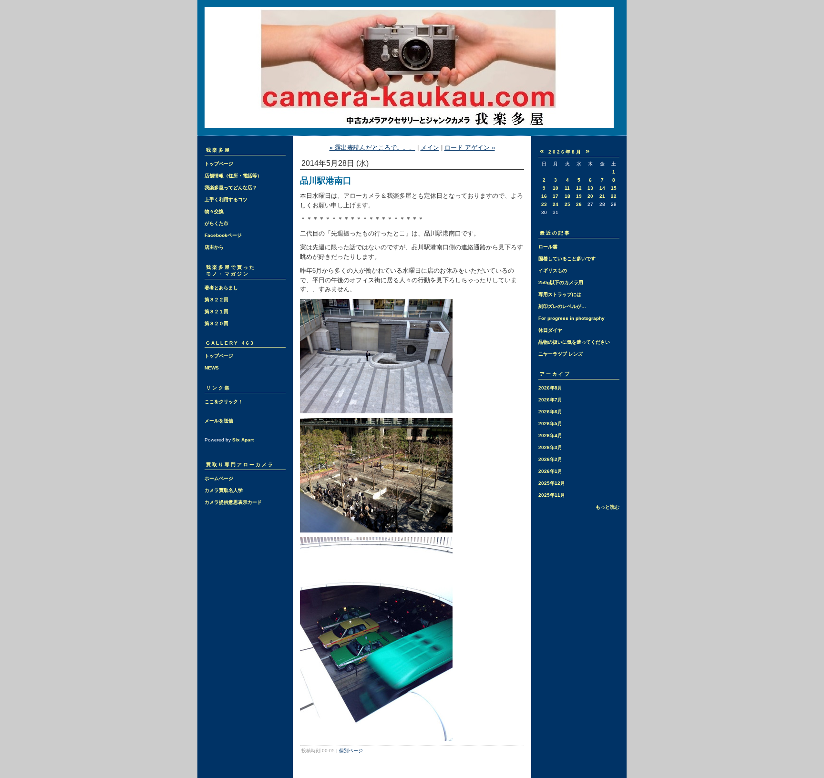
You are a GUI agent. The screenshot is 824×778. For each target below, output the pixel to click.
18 (567, 196)
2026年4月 (550, 435)
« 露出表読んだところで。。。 (372, 147)
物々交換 (214, 211)
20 (590, 196)
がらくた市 (216, 223)
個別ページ (351, 750)
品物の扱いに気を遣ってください (574, 342)
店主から (214, 247)
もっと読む (607, 507)
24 (555, 204)
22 (614, 196)
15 (614, 188)
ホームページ (219, 478)
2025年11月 (551, 495)
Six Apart (243, 439)
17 (555, 196)
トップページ (219, 163)
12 (579, 188)
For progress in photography (571, 318)
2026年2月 (550, 459)
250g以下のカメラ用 (560, 282)
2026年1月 (550, 471)
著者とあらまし (221, 287)
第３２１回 (216, 311)
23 (544, 204)
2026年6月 (550, 411)
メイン (430, 147)
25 (567, 204)
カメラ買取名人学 (224, 490)
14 (602, 188)
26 (579, 204)
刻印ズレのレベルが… (562, 306)
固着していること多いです (567, 258)
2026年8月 (550, 387)
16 (544, 196)
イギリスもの (552, 270)
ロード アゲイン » (469, 147)
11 (567, 188)
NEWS (212, 367)
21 (602, 196)
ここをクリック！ (224, 401)
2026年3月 (550, 447)
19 (579, 196)
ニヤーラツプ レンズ (560, 354)
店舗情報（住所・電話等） (233, 175)
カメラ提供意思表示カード (233, 502)
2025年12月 (551, 483)
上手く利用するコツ (226, 199)
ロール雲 (547, 246)
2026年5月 (550, 423)
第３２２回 (216, 299)
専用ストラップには (559, 294)
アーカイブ (555, 374)
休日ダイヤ (550, 330)
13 (590, 188)
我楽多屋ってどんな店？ (231, 187)
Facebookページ (223, 235)
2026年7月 (550, 399)
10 (555, 188)
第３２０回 (216, 323)
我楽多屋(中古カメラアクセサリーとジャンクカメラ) (412, 67)
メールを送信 (219, 420)
